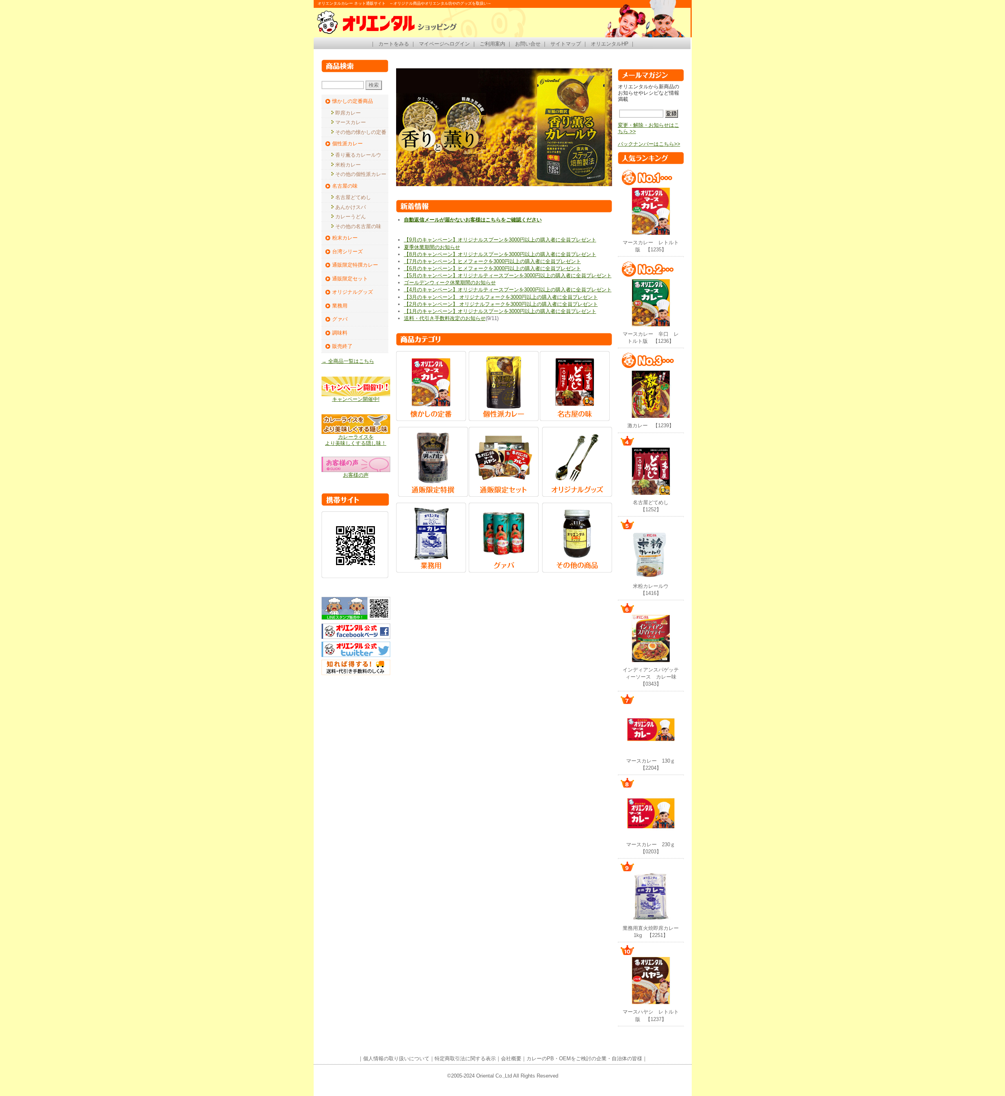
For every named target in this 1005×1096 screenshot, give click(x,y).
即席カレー (348, 113)
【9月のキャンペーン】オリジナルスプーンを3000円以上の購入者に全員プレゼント (500, 240)
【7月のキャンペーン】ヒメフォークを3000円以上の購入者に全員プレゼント (492, 261)
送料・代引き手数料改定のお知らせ (445, 318)
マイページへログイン (444, 44)
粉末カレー (345, 238)
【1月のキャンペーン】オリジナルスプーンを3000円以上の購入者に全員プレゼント (500, 311)
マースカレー (350, 122)
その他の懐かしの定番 (360, 132)
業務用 (339, 306)
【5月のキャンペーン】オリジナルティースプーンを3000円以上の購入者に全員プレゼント (508, 275)
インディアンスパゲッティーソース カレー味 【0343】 (652, 677)
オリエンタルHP (610, 44)
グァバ (339, 319)
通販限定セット (350, 279)
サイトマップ (565, 44)
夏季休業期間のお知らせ (432, 247)
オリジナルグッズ (352, 292)
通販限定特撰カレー (355, 265)
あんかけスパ (350, 207)
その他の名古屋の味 (358, 226)
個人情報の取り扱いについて (396, 1058)
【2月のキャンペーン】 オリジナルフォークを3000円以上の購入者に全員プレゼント (501, 304)
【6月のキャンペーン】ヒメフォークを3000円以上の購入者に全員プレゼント (492, 268)
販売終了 (342, 346)
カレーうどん (350, 217)
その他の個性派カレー (360, 174)
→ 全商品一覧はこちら (348, 361)
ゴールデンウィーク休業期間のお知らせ (450, 282)
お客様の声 (356, 475)
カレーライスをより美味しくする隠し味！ (355, 440)
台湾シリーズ (347, 251)
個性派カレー (347, 143)
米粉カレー (348, 165)
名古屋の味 (345, 186)
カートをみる (393, 44)
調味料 (339, 333)
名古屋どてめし (353, 197)
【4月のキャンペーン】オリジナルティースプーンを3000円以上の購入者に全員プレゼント (508, 290)
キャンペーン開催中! (356, 399)
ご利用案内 (492, 44)
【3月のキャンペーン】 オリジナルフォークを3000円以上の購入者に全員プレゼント (501, 297)
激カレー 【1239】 (650, 425)
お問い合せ (528, 44)
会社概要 (511, 1058)
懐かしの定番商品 (352, 101)
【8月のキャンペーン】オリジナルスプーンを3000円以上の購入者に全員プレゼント (500, 254)
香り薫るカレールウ (358, 155)
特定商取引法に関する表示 (465, 1058)
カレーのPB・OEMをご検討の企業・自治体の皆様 (584, 1058)
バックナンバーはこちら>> (649, 144)
